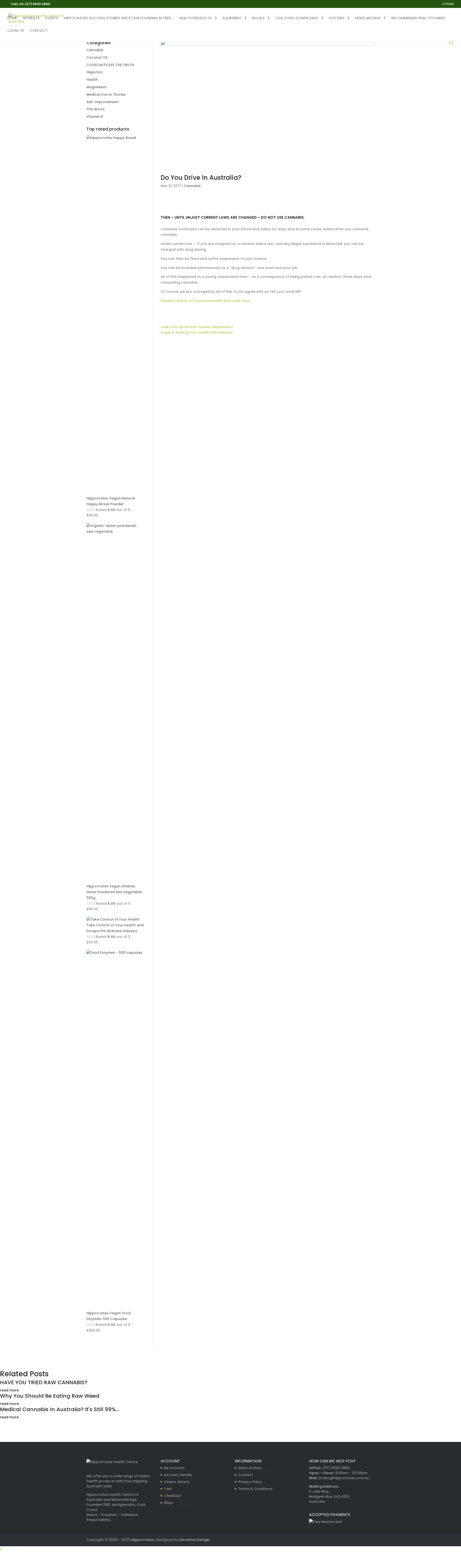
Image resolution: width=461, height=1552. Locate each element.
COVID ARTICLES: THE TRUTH (110, 64)
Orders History (176, 1481)
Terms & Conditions (255, 1488)
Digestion (94, 72)
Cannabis (192, 185)
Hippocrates (142, 1539)
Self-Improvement (102, 102)
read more (9, 1390)
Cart (168, 1488)
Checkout (172, 1495)
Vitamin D (94, 116)
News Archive (368, 18)
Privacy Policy (250, 1481)
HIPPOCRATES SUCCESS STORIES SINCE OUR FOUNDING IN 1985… (118, 18)
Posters (336, 18)
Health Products (195, 18)
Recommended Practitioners (418, 18)
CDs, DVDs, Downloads (296, 18)
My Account (174, 1467)
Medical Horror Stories (106, 94)
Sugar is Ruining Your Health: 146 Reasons (197, 332)
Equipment (232, 18)
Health (92, 79)
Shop (168, 1502)
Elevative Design (194, 1539)
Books (258, 18)
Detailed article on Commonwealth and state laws (205, 300)
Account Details (178, 1474)
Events (52, 18)
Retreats (31, 18)
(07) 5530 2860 (336, 1467)
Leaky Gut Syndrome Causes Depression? (197, 326)
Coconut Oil (96, 57)
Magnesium (96, 87)
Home (12, 18)
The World (95, 109)
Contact (39, 31)
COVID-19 (15, 31)
